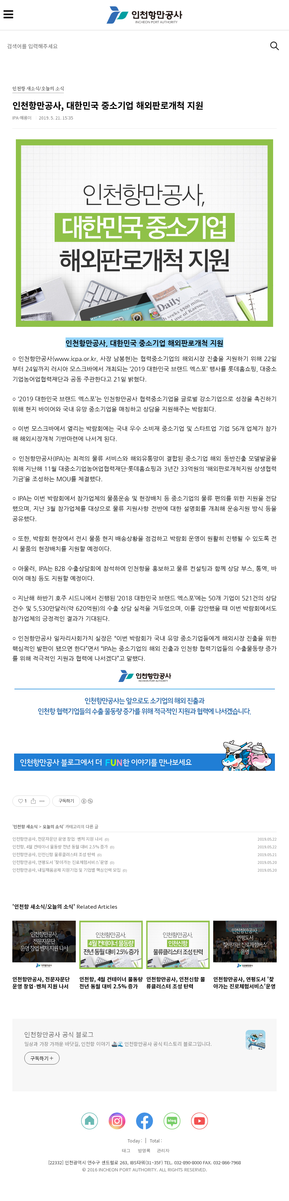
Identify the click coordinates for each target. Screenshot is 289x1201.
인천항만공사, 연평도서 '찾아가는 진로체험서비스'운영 (60, 862)
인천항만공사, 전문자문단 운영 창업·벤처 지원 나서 (57, 839)
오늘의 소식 (53, 826)
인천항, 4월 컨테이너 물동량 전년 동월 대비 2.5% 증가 (60, 846)
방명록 (144, 1150)
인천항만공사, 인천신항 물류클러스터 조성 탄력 (53, 854)
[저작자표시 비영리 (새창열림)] (86, 801)
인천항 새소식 (25, 826)
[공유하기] (33, 801)
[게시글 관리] (42, 801)
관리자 (163, 1150)
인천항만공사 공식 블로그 (59, 1034)
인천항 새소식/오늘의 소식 (38, 89)
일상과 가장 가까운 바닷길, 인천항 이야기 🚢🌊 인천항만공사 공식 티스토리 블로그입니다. (118, 1043)
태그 (126, 1150)
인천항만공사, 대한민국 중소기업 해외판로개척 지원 (107, 105)
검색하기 (274, 46)
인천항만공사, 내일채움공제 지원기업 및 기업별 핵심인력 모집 (66, 870)
